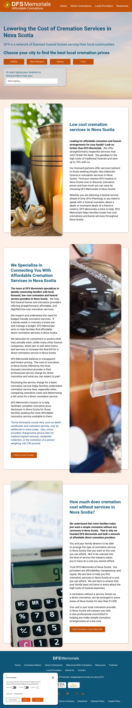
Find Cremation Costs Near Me (87, 629)
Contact (82, 670)
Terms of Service (66, 701)
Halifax (14, 61)
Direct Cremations (81, 5)
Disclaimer (82, 701)
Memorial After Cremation (79, 665)
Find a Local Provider (24, 455)
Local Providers (104, 5)
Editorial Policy (97, 701)
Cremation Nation (32, 665)
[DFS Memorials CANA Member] (73, 685)
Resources (122, 5)
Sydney (60, 61)
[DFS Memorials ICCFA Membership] (59, 685)
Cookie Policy (114, 701)
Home (63, 5)
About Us (69, 670)
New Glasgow (37, 61)
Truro (83, 61)
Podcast (113, 665)
